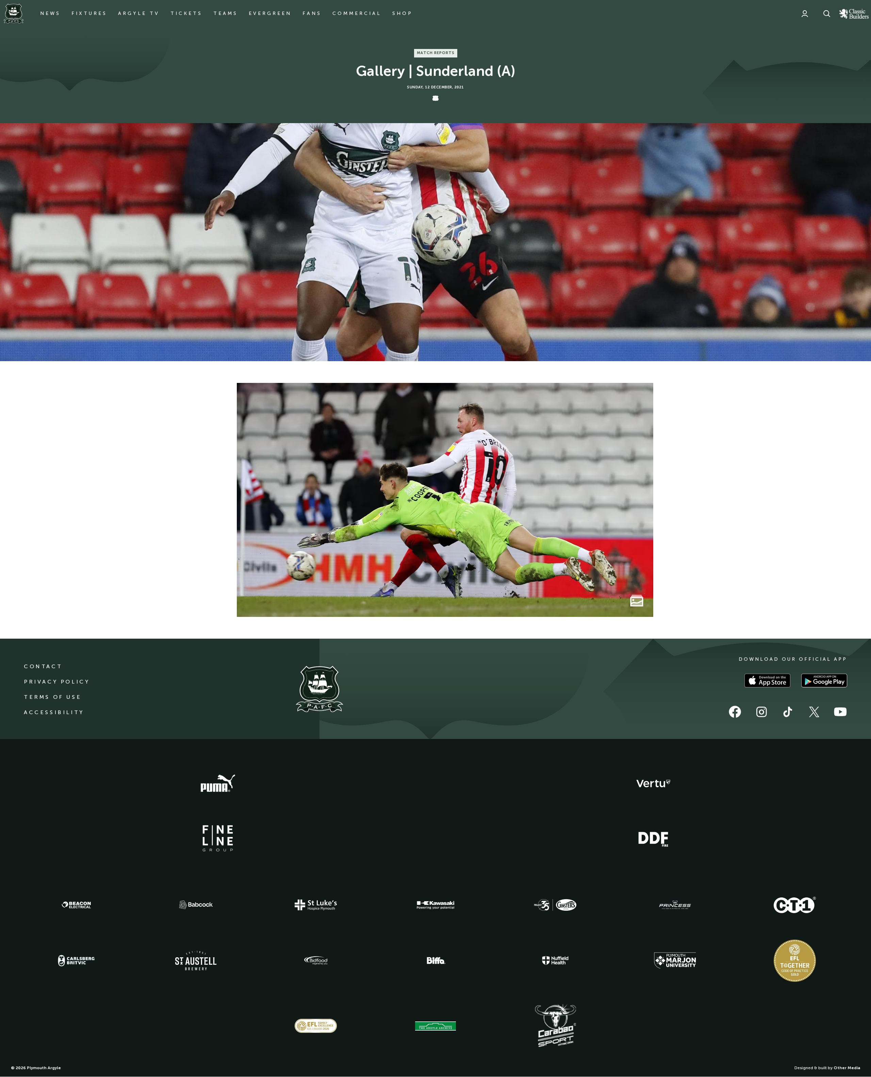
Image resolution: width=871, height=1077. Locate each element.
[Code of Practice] (795, 961)
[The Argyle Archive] (435, 1026)
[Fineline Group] (218, 838)
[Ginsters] (555, 905)
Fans (312, 13)
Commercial (356, 13)
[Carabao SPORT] (555, 1026)
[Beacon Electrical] (76, 905)
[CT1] (795, 905)
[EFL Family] (316, 1026)
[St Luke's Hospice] (316, 904)
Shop (402, 13)
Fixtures (89, 13)
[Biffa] (435, 961)
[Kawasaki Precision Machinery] (435, 905)
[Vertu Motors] (653, 783)
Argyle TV (139, 13)
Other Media (847, 1067)
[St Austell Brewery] (196, 960)
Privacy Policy (56, 681)
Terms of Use (52, 697)
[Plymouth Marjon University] (675, 960)
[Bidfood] (316, 961)
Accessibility (54, 712)
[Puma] (218, 783)
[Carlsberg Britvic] (76, 961)
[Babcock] (196, 904)
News (50, 13)
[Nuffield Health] (555, 960)
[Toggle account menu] (804, 13)
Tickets (186, 13)
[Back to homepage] (13, 13)
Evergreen (270, 13)
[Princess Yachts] (675, 905)
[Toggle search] (827, 13)
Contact (43, 666)
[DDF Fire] (653, 838)
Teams (225, 13)
